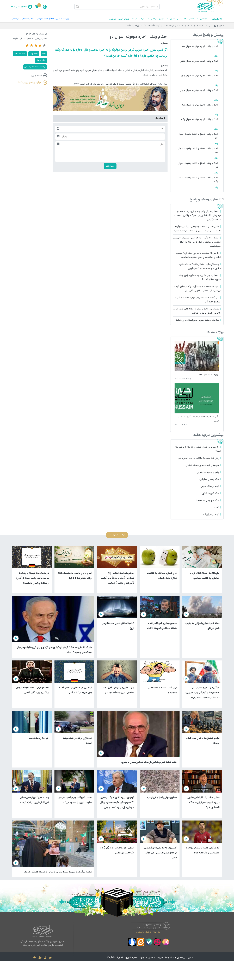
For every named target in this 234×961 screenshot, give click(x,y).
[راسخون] (211, 11)
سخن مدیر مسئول (185, 957)
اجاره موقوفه (41, 60)
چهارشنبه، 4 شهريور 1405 (60, 18)
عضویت (22, 6)
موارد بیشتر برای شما (29, 82)
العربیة (120, 957)
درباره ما (159, 957)
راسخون (215, 19)
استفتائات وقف (20, 53)
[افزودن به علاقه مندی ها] (34, 957)
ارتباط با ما (169, 957)
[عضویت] (40, 957)
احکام (190, 26)
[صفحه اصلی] (50, 957)
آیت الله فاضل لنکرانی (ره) (147, 26)
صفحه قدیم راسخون (119, 19)
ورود (13, 6)
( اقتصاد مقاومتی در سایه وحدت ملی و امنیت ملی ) (30, 18)
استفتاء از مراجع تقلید (173, 26)
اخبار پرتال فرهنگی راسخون (148, 932)
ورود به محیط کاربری (134, 957)
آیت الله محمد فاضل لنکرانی (35, 66)
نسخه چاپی (36, 75)
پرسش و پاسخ (203, 26)
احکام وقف (34, 53)
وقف (129, 26)
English (111, 957)
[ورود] (45, 957)
